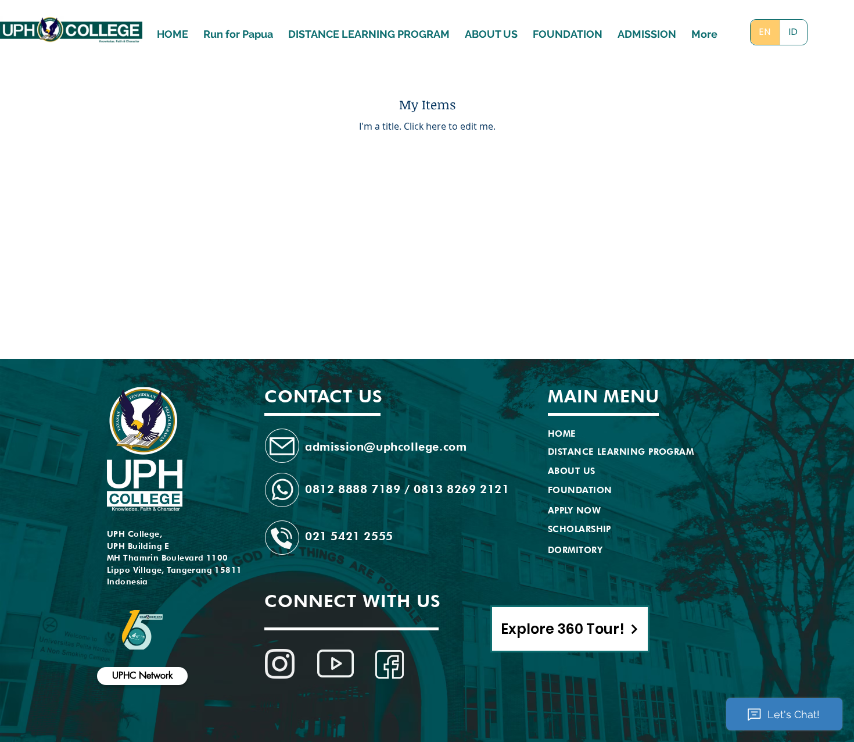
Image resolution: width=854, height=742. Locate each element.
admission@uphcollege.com (386, 447)
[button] (647, 29)
